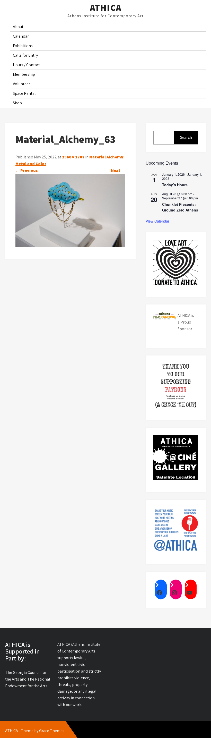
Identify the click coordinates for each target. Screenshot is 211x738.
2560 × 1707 (73, 157)
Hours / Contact (26, 64)
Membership (24, 74)
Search (186, 137)
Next (118, 170)
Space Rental (24, 93)
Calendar (21, 36)
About (18, 26)
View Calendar (157, 221)
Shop (17, 103)
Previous (26, 170)
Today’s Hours (175, 184)
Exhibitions (23, 45)
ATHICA (105, 7)
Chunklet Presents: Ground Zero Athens (180, 207)
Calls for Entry (25, 55)
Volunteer (21, 84)
